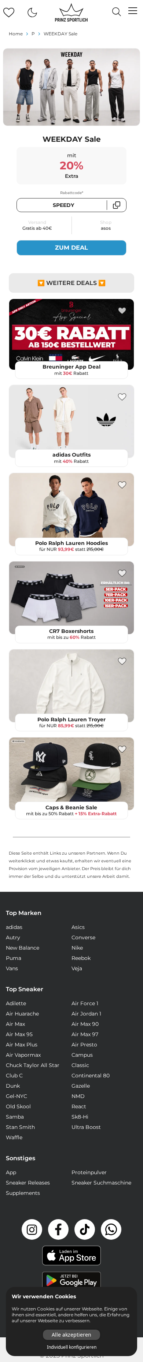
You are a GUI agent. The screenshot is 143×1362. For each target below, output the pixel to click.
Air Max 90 (85, 1024)
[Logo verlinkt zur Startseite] (71, 12)
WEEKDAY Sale (60, 33)
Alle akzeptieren (71, 1334)
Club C (14, 1075)
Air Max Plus (21, 1044)
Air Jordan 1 (86, 1013)
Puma (13, 958)
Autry (13, 937)
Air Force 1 (85, 1003)
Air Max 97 (85, 1034)
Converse (83, 937)
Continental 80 (91, 1075)
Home (16, 33)
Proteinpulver (89, 1172)
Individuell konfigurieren (71, 1347)
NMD (78, 1096)
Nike (77, 947)
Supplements (23, 1193)
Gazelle (81, 1086)
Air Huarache (22, 1013)
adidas (14, 927)
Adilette (16, 1003)
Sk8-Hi (80, 1116)
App (11, 1172)
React (79, 1106)
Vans (12, 968)
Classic (80, 1065)
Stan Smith (20, 1127)
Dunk (13, 1086)
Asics (78, 927)
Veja (77, 968)
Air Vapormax (23, 1055)
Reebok (81, 958)
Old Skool (18, 1106)
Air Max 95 (19, 1034)
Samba (15, 1116)
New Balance (22, 947)
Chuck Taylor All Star (32, 1065)
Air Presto (84, 1044)
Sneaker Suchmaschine (101, 1182)
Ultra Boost (86, 1127)
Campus (82, 1055)
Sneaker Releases (28, 1182)
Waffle (14, 1137)
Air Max (15, 1024)
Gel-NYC (16, 1096)
